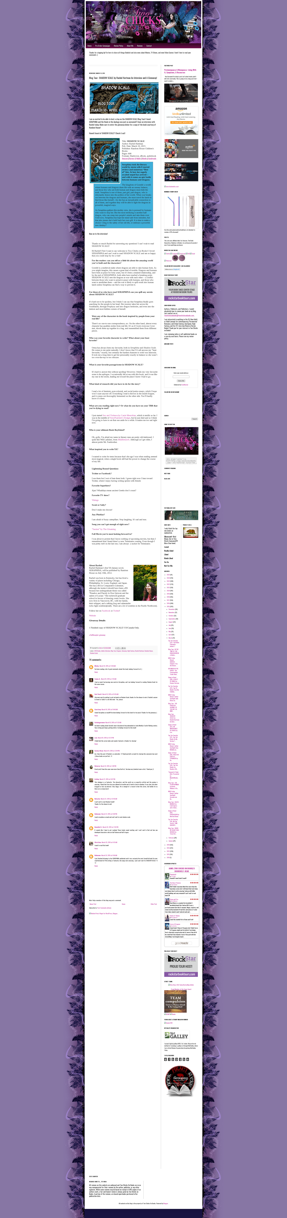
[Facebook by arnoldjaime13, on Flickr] (174, 253)
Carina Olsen (99, 750)
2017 (168, 600)
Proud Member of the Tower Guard (181, 989)
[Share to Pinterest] (125, 648)
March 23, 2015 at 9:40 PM (109, 814)
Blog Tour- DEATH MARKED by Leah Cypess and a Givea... (173, 805)
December (172, 609)
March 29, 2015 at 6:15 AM (109, 842)
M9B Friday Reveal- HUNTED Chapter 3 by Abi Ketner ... (172, 662)
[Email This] (116, 648)
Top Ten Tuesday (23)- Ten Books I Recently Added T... (173, 643)
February (171, 837)
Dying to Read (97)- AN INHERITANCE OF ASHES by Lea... (172, 728)
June (170, 628)
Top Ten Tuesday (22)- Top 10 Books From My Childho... (173, 689)
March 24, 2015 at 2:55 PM (110, 827)
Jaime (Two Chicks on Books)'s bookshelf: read (182, 870)
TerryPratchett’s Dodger (120, 418)
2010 (168, 857)
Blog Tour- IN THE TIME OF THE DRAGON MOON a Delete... (173, 652)
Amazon (125, 158)
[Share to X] (120, 648)
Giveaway (124, 651)
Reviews (140, 45)
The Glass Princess (175, 883)
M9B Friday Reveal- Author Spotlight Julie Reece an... (173, 698)
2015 (168, 606)
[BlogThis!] (118, 648)
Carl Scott (98, 694)
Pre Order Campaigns (102, 45)
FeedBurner (184, 384)
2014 (168, 845)
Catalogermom (100, 722)
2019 (168, 594)
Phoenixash (173, 874)
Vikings (95, 500)
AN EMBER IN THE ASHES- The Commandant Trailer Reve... (173, 671)
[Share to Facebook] (123, 648)
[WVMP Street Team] (167, 1014)
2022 (168, 584)
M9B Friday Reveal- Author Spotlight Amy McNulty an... (173, 747)
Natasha (97, 799)
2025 (168, 574)
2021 (168, 587)
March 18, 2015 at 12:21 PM (106, 737)
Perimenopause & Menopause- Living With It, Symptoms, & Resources (180, 71)
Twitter (116, 611)
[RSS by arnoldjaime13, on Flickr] (188, 253)
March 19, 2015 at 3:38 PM (108, 766)
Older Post (154, 904)
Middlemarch (123, 439)
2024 (168, 578)
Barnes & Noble (135, 158)
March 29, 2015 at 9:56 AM (109, 855)
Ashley (97, 779)
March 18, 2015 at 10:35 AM (110, 694)
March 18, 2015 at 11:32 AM (113, 722)
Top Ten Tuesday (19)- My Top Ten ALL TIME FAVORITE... (173, 822)
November (172, 612)
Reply (96, 672)
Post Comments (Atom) (104, 908)
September (172, 619)
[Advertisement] (173, 1135)
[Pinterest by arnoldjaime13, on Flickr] (168, 260)
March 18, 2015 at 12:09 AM (108, 666)
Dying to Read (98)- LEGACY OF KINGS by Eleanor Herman (173, 680)
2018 (168, 597)
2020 (168, 590)
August (171, 622)
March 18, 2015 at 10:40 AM (110, 709)
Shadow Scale (94, 653)
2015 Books (97, 651)
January (171, 841)
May (170, 631)
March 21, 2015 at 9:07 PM (107, 779)
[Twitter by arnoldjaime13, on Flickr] (167, 253)
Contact (149, 45)
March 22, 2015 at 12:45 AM (109, 799)
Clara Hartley (173, 926)
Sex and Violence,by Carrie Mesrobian (119, 415)
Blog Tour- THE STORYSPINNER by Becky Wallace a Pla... (173, 785)
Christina (98, 842)
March (171, 638)
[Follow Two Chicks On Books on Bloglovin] (172, 270)
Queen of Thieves (175, 915)
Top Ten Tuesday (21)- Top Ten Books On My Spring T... (173, 738)
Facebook (106, 611)
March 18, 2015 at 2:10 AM (108, 679)
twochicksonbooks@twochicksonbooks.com (179, 315)
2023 (168, 581)
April (170, 634)
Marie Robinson (174, 901)
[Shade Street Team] (172, 1014)
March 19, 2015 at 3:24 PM (112, 750)
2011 (168, 854)
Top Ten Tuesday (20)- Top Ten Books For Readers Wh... (173, 766)
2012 (168, 851)
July (170, 625)
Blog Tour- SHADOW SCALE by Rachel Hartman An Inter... (173, 718)
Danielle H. (98, 827)
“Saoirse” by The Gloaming (104, 529)
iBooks (144, 158)
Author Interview (105, 651)
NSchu (97, 666)
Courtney (98, 709)
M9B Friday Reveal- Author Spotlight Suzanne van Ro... (173, 795)
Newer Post (93, 904)
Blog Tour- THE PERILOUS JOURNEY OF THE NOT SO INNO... (172, 707)
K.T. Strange (173, 876)
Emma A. (97, 679)
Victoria (97, 766)
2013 (168, 848)
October (171, 615)
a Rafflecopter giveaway (97, 635)
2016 (168, 603)
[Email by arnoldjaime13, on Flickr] (192, 253)
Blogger (165, 1203)
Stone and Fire (174, 899)
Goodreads (152, 158)
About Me (130, 45)
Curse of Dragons (175, 924)
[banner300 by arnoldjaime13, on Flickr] (168, 1023)
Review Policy (118, 45)
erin (96, 737)
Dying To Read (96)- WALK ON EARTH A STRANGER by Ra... (173, 756)
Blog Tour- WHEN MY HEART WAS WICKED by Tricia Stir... (173, 831)
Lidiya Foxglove (174, 885)
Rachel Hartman (139, 651)
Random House (149, 651)
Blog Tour (113, 651)
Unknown (98, 814)
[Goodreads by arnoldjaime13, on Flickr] (182, 253)
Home (89, 45)
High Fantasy (130, 651)
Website (92, 615)
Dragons (119, 651)
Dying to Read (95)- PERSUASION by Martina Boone (173, 813)
